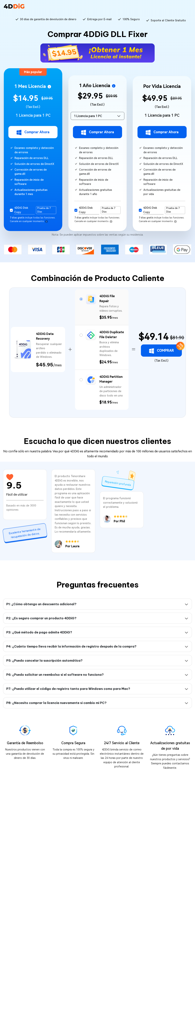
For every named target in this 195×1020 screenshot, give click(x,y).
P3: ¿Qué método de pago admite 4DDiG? (39, 632)
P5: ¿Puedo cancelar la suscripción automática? (44, 660)
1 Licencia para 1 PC (88, 116)
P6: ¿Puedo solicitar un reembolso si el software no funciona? (55, 675)
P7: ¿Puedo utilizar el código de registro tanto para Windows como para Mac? (68, 689)
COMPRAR (169, 348)
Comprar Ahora (37, 132)
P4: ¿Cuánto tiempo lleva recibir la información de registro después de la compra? (71, 646)
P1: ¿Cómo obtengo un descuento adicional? (41, 604)
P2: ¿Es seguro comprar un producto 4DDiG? (41, 618)
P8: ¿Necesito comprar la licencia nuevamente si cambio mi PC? (56, 703)
